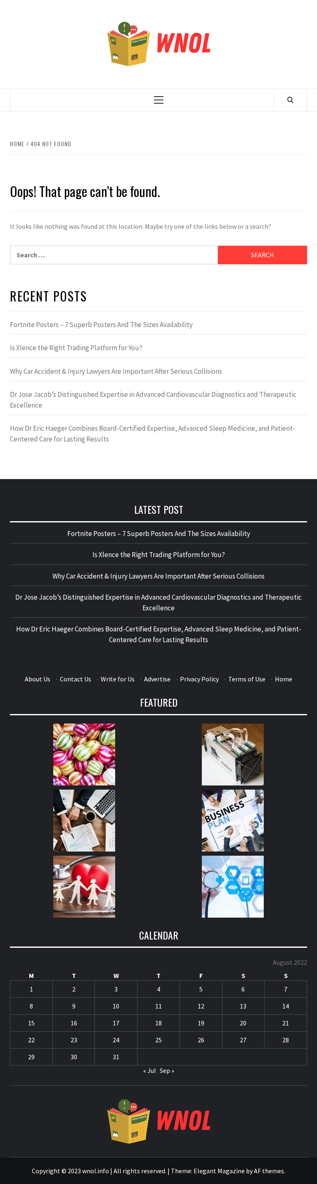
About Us (37, 679)
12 (201, 1006)
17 (116, 1023)
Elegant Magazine (219, 1171)
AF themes (269, 1171)
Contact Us (75, 679)
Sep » (167, 1070)
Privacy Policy (199, 679)
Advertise (157, 679)
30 (74, 1057)
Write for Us (118, 679)
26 (201, 1040)
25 (158, 1040)
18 (158, 1023)
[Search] (290, 99)
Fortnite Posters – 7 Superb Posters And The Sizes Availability (101, 324)
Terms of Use (246, 679)
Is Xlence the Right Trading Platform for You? (76, 347)
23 (74, 1040)
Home (283, 679)
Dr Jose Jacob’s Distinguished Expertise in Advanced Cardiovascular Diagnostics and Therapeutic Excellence (153, 400)
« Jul (149, 1070)
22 (31, 1040)
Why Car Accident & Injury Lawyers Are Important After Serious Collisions (116, 371)
